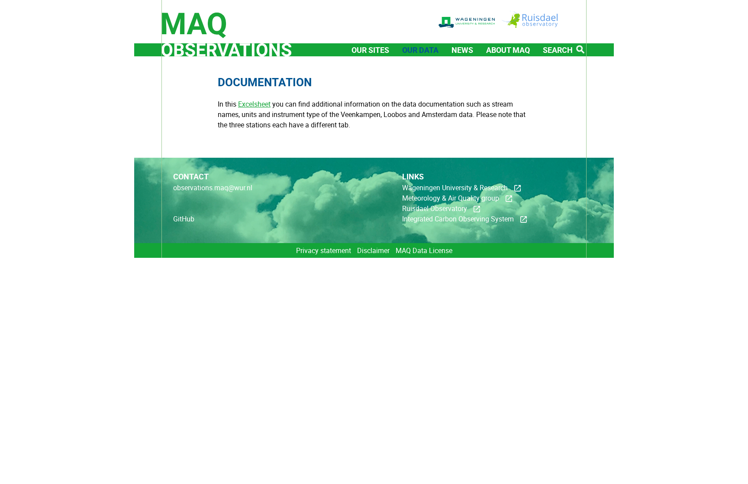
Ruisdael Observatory (434, 208)
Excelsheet (254, 104)
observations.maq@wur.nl (212, 187)
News (462, 50)
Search (558, 50)
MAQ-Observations (226, 28)
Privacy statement (323, 250)
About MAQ (508, 50)
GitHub (183, 219)
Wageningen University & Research (455, 187)
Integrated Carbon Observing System (458, 219)
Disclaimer (373, 250)
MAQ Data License (424, 250)
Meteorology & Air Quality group (450, 198)
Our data (420, 50)
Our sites (370, 50)
